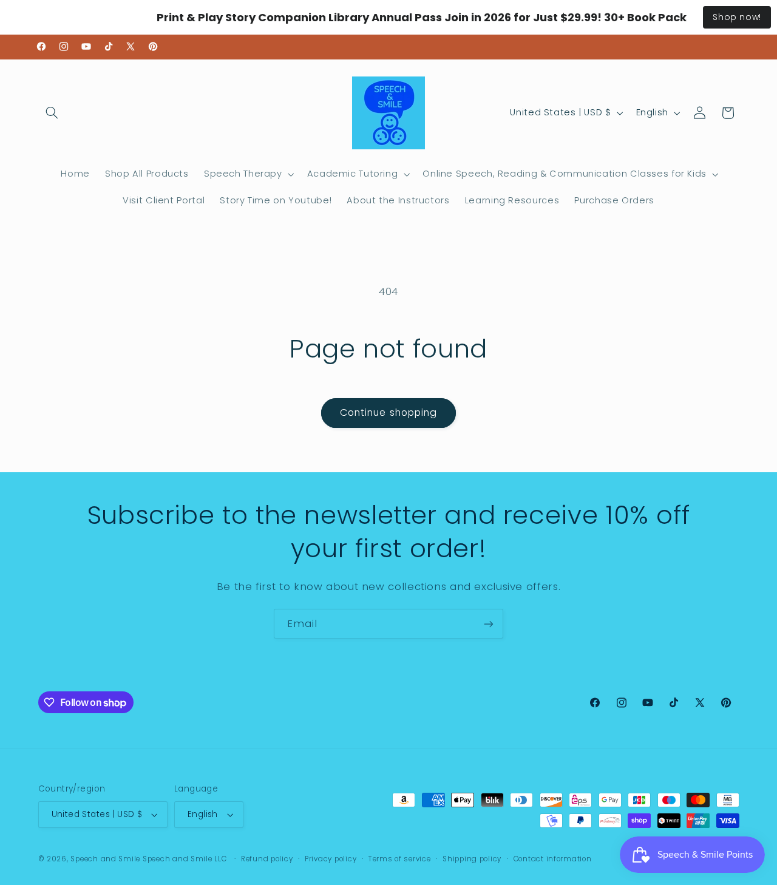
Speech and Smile (105, 859)
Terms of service (399, 859)
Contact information (553, 859)
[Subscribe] (489, 624)
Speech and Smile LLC (186, 859)
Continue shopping (388, 412)
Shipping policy (472, 859)
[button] (52, 113)
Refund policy (267, 859)
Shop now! (737, 17)
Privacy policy (330, 859)
